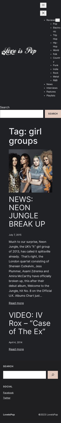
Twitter (6, 398)
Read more (16, 303)
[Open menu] (43, 5)
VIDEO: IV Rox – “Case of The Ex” (30, 323)
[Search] (53, 375)
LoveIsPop (9, 414)
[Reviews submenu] (57, 20)
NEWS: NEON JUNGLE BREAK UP (27, 211)
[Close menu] (43, 13)
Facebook (8, 392)
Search (5, 107)
